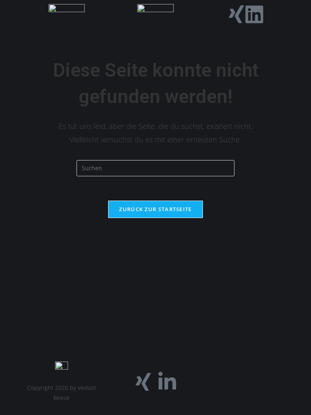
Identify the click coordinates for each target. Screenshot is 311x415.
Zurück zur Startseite (155, 209)
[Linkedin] (254, 14)
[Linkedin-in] (167, 382)
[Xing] (236, 14)
